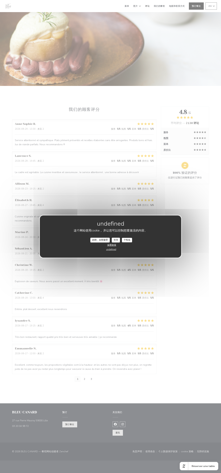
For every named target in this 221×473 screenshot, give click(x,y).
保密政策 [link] (111, 245)
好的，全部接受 (100, 240)
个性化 (127, 240)
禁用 (116, 240)
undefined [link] (111, 249)
